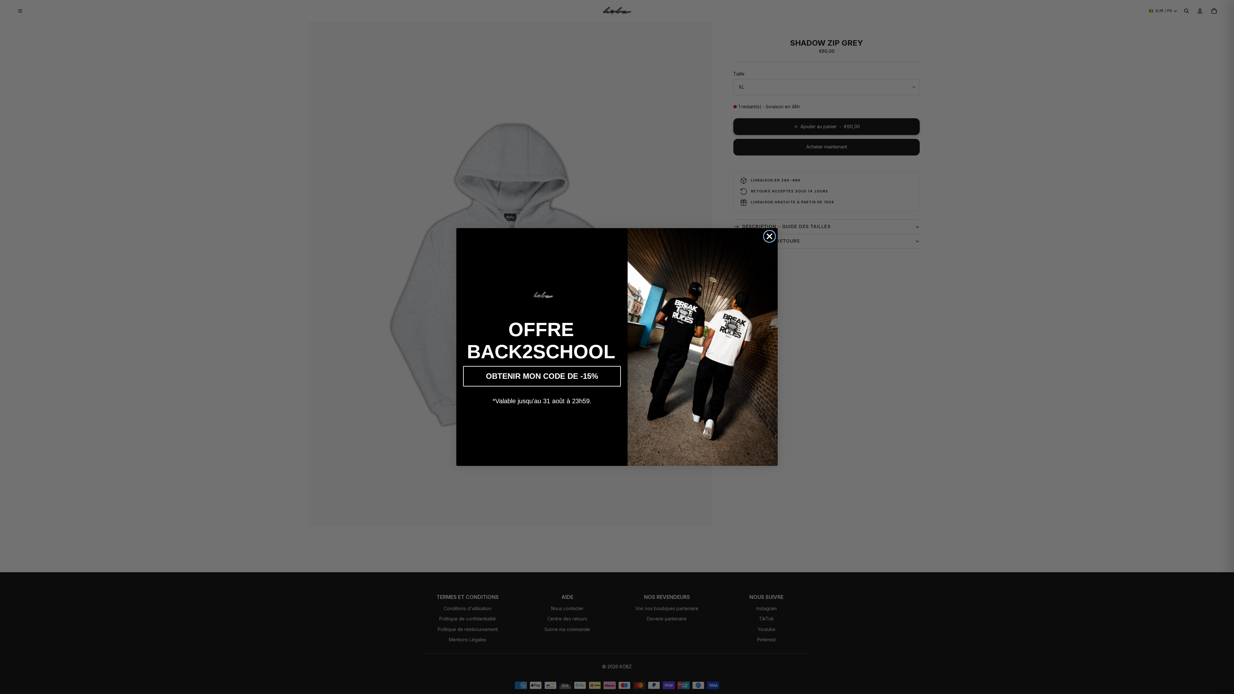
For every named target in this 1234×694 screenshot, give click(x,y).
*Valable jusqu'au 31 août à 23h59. (542, 401)
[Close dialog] (769, 236)
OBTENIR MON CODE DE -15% (542, 376)
